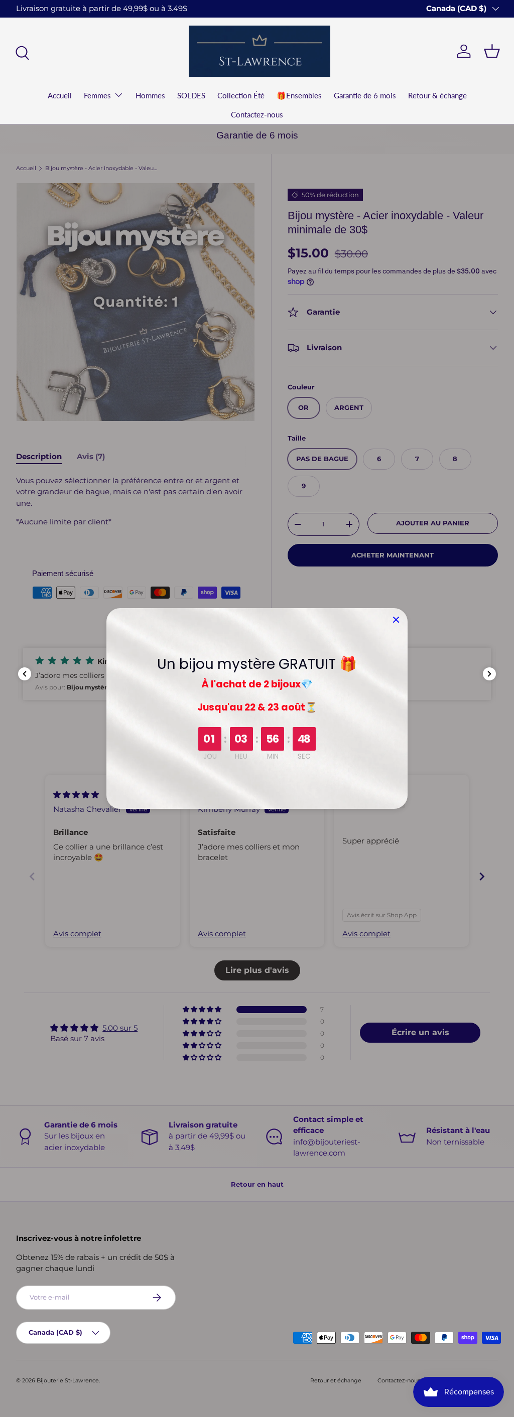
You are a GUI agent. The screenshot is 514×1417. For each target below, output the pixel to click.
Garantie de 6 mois (365, 95)
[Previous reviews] (24, 673)
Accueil (60, 95)
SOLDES (191, 95)
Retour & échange (437, 95)
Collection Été (241, 95)
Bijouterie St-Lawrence (68, 1380)
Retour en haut (257, 1184)
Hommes (150, 95)
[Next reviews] (489, 673)
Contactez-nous (257, 114)
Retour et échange (335, 1380)
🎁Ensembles (299, 95)
